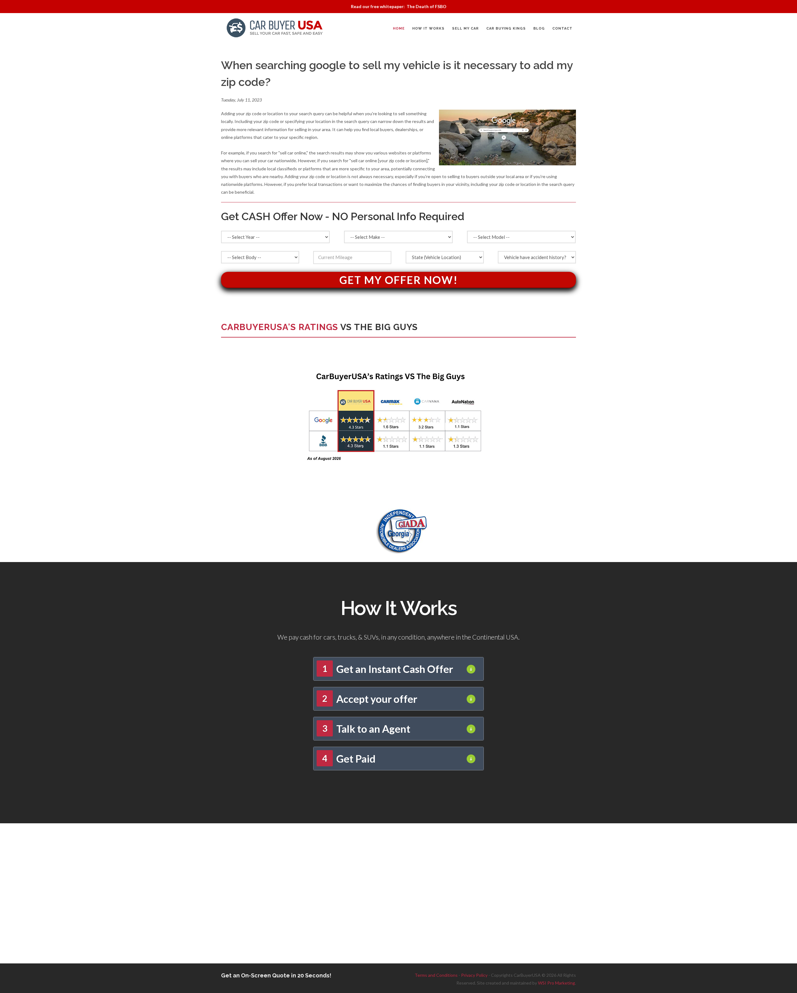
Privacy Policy (474, 975)
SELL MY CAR (465, 28)
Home (399, 28)
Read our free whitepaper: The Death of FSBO (398, 6)
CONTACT (562, 28)
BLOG (539, 28)
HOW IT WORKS (428, 28)
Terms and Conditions (436, 975)
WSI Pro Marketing (556, 983)
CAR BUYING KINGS (506, 28)
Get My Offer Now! (398, 279)
